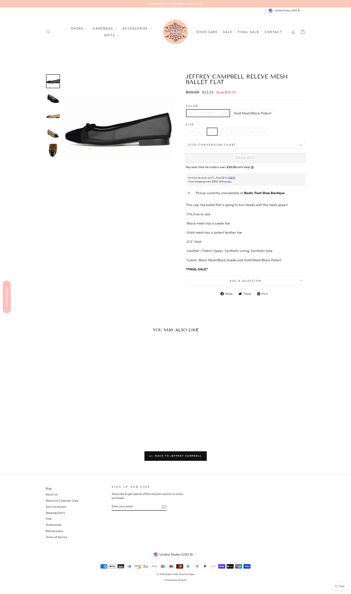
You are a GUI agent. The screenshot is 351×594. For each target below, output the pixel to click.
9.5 (253, 132)
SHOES (77, 28)
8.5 (232, 132)
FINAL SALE (248, 32)
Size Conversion (56, 506)
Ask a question (245, 280)
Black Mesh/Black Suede (208, 113)
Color (192, 106)
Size (190, 124)
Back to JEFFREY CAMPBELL (178, 455)
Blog (49, 488)
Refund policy (55, 531)
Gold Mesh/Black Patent (252, 113)
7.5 (212, 132)
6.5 (191, 132)
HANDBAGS (103, 28)
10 (264, 132)
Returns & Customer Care (62, 500)
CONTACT (273, 32)
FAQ (48, 518)
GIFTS (110, 35)
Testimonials (53, 524)
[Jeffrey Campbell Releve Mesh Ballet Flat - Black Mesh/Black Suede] (74, 420)
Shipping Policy (55, 512)
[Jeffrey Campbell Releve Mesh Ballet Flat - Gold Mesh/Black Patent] (79, 420)
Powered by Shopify (175, 579)
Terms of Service (56, 537)
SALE (227, 32)
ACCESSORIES (135, 28)
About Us (52, 494)
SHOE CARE (207, 32)
